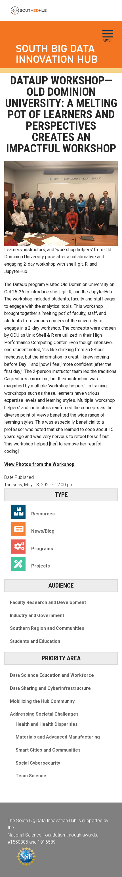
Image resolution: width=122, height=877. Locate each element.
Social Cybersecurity (38, 763)
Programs (42, 548)
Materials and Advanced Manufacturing (58, 737)
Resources (43, 514)
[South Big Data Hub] (29, 10)
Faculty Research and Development (48, 602)
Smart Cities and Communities (48, 750)
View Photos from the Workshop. (39, 464)
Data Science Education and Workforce (52, 675)
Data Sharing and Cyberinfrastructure (50, 688)
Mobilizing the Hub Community (42, 701)
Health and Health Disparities (47, 724)
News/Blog (42, 531)
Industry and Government (37, 615)
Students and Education (35, 641)
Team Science (31, 775)
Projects (40, 566)
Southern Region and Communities (47, 628)
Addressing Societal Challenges (44, 714)
